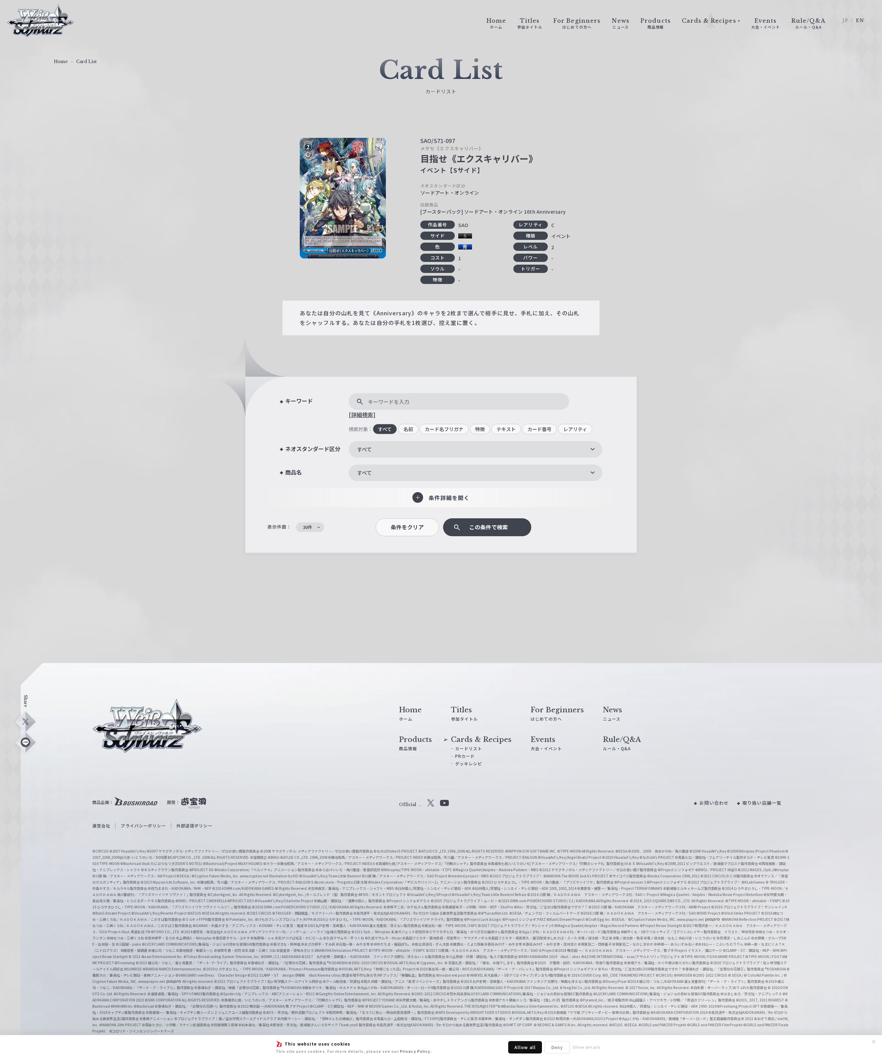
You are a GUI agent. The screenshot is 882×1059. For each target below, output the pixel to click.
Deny (557, 1047)
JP (845, 20)
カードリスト (468, 748)
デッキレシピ (468, 763)
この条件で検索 (488, 527)
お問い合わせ (714, 803)
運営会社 (101, 825)
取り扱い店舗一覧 (761, 803)
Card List (86, 61)
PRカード (465, 756)
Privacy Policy (415, 1051)
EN (860, 20)
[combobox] (475, 449)
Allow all (525, 1047)
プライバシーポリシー (143, 825)
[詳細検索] (362, 414)
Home (61, 61)
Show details (587, 1047)
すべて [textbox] (364, 449)
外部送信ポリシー (194, 825)
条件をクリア (407, 527)
